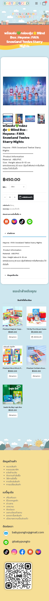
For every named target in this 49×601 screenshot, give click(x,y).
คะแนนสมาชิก (12, 469)
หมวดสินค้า (11, 466)
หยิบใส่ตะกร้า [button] (38, 337)
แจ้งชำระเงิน (11, 472)
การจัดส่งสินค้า (13, 481)
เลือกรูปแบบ (12, 337)
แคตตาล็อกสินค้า (14, 515)
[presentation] (6, 91)
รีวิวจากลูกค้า (12, 500)
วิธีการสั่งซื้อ (11, 478)
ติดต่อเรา (10, 509)
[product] (12, 316)
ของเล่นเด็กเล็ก (14, 209)
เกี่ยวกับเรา (11, 497)
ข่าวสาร (9, 503)
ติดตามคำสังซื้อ (13, 475)
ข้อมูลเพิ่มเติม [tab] (12, 275)
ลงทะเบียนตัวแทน (14, 512)
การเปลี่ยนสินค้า (13, 484)
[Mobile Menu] (36, 3)
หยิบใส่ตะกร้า (27, 197)
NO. (4, 187)
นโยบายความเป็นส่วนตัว (17, 518)
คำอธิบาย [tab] (11, 233)
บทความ (10, 506)
